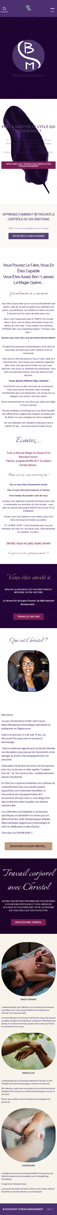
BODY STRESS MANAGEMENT (27, 1209)
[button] (28, 165)
